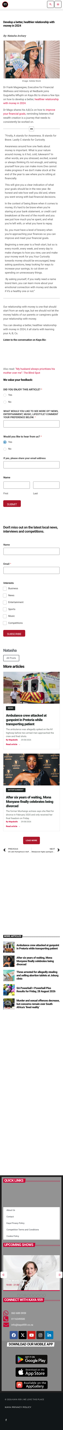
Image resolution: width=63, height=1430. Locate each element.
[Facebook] (14, 1335)
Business (13, 588)
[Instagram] (40, 1335)
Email (7, 563)
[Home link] (5, 4)
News (11, 595)
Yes (10, 394)
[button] (18, 1295)
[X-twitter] (23, 1335)
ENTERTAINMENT (16, 790)
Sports (11, 609)
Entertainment (15, 602)
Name (6, 544)
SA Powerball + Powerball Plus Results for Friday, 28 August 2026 (35, 990)
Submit (12, 504)
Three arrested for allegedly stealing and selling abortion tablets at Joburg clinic (37, 975)
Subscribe (14, 634)
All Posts (11, 658)
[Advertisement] (31, 889)
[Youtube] (31, 1335)
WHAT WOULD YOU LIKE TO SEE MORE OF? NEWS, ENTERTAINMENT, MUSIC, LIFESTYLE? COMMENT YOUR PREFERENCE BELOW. (30, 414)
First (5, 493)
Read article (13, 744)
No (9, 401)
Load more (31, 840)
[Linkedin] (49, 1335)
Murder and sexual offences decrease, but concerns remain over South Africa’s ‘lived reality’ (38, 1004)
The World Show (16, 1280)
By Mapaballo (12, 740)
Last (35, 493)
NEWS (10, 708)
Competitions (15, 623)
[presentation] (3, 1275)
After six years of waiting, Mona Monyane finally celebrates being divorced (29, 801)
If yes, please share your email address (24, 458)
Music (11, 616)
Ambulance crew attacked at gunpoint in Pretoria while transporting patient (26, 720)
